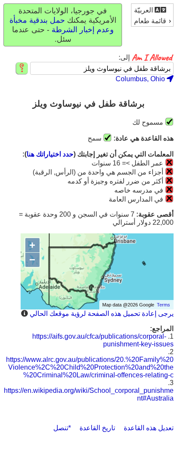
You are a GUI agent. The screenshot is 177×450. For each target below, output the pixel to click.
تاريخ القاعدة (97, 428)
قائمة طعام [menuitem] (150, 20)
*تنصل (62, 428)
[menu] (152, 15)
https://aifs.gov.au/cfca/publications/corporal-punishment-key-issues (103, 340)
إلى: (124, 57)
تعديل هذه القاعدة (149, 428)
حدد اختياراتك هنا (50, 154)
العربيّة (144, 10)
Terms (163, 304)
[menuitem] (152, 9)
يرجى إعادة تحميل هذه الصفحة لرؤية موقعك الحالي (102, 313)
